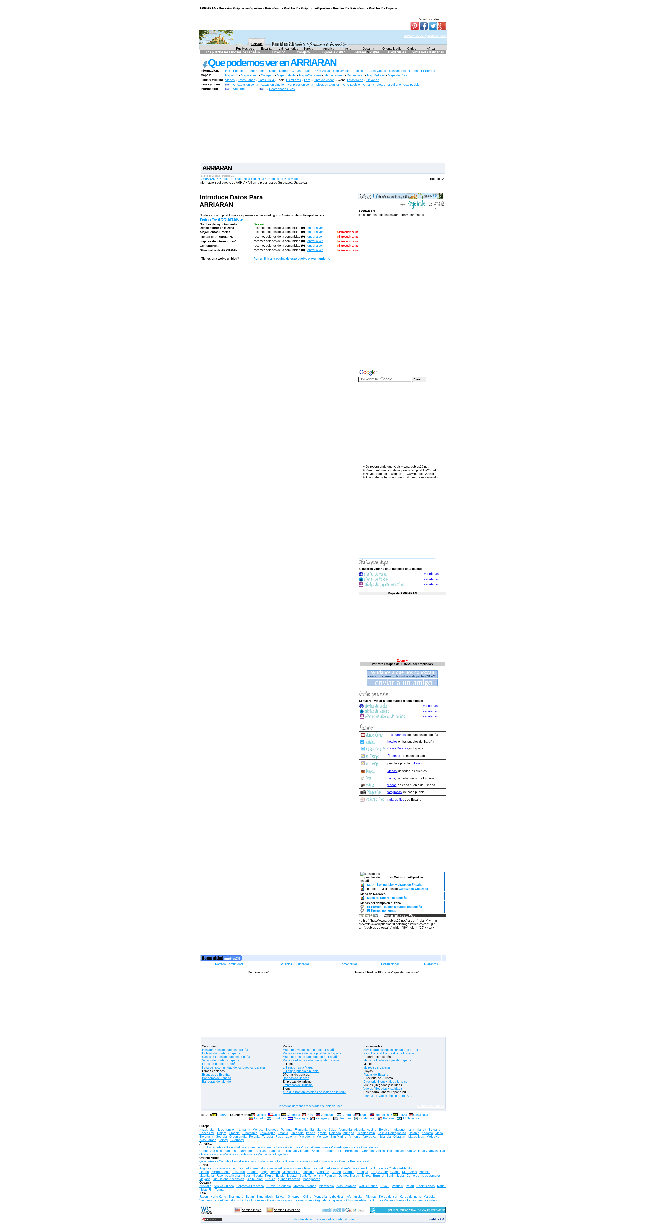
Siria (323, 1161)
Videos (230, 80)
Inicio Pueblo (234, 71)
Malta (439, 1133)
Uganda (252, 1172)
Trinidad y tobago (298, 1151)
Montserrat (265, 1154)
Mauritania (206, 1175)
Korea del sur (388, 1197)
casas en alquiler (273, 84)
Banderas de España (216, 1078)
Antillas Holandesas (269, 1151)
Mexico (261, 1115)
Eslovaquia (267, 1133)
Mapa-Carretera (310, 75)
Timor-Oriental (223, 1200)
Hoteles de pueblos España (221, 1053)
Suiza (332, 1129)
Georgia (221, 1136)
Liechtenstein (227, 1129)
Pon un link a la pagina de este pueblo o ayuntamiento (292, 259)
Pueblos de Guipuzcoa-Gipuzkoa (241, 179)
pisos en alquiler (327, 84)
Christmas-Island (357, 1200)
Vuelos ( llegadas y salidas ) (382, 1088)
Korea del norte (410, 1197)
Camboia (273, 1200)
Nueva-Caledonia (278, 1186)
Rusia (279, 1136)
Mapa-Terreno (334, 75)
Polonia (254, 1136)
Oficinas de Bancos (296, 1078)
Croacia (234, 1133)
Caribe (411, 48)
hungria (348, 1133)
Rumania (301, 1129)
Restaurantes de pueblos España (225, 1050)
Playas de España (375, 1074)
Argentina (348, 1115)
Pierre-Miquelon (342, 1147)
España (266, 48)
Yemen (275, 1172)
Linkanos (372, 80)
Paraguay (322, 1118)
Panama (389, 1118)
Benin (391, 1175)
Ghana (395, 1172)
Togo (264, 1172)
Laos (410, 1200)
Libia (400, 1175)
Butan (250, 1197)
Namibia (308, 1172)
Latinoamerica (288, 48)
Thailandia (236, 1197)
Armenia (354, 1136)
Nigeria (258, 1175)
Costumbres (397, 71)
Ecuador (260, 1118)
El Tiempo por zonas (381, 911)
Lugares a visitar (333, 52)
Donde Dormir (278, 71)
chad (245, 1168)
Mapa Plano (249, 75)
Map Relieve (376, 75)
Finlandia (297, 1133)
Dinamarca (249, 1133)
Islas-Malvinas (226, 1154)
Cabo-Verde (346, 1168)
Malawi (292, 1175)
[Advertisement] (323, 126)
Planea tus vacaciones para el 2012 (388, 1096)
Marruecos (409, 1172)
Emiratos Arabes (243, 1161)
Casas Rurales (302, 71)
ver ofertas (431, 574)
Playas (375, 52)
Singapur (294, 1197)
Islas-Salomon (346, 1186)
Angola (204, 1168)
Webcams (239, 89)
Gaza (333, 1161)
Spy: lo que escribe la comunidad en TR (390, 1050)
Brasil (230, 1147)
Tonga (219, 1189)
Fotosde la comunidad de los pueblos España (233, 1067)
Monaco (258, 1129)
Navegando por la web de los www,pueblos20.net (400, 474)
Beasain (259, 224)
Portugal (286, 1129)
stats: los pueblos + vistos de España (388, 1053)
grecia (322, 1133)
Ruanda (309, 1168)
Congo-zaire (379, 1172)
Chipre (221, 1133)
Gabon (336, 1172)
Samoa (421, 1200)
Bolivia (402, 1115)
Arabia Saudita (219, 1161)
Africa (431, 48)
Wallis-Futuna (368, 1186)
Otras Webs (355, 80)
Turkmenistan (302, 1200)
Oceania (368, 48)
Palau (410, 1186)
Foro (307, 80)
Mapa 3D (231, 75)
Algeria (284, 1168)
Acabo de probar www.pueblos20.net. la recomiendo (402, 477)
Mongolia (320, 1197)
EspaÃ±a (223, 1115)
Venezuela (328, 1115)
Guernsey (237, 1140)
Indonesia (258, 1200)
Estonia (283, 1133)
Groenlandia (238, 1136)
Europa (308, 48)
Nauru (441, 1186)
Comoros (413, 1175)
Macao (388, 1200)
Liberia (204, 1172)
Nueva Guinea (224, 1186)
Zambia (424, 1172)
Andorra (427, 1133)
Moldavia (433, 1136)
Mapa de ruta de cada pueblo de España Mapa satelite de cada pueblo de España (311, 1058)
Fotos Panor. (246, 80)
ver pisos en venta (300, 84)
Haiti (443, 1151)
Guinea (296, 1168)
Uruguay (345, 1118)
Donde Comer (256, 71)
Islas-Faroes (207, 1140)
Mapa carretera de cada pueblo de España (312, 1053)
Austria (371, 1129)
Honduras (279, 1118)
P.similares (293, 80)
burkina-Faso (327, 1168)
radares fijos (396, 799)
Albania (359, 1129)
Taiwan (280, 1197)
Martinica (207, 1154)
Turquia (267, 1136)
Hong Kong (218, 1197)
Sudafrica (379, 1168)
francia (310, 1133)
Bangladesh (264, 1197)
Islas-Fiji (206, 1189)
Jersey (223, 1140)
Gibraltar (399, 1136)
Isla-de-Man (416, 1136)
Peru (310, 1115)
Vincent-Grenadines (314, 1147)
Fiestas (359, 71)
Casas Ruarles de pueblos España (226, 1057)
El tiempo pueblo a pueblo (301, 1071)
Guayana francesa (275, 1147)
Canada (216, 1147)
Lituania (244, 1129)
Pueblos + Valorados (295, 964)
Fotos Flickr (266, 80)
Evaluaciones (390, 964)
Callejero (303, 52)
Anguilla (280, 1154)
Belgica (384, 1129)
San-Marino (338, 1136)
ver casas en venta (245, 84)
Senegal (257, 1168)
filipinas (371, 1197)
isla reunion (255, 1179)
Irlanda (421, 1129)
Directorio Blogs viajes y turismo (385, 1081)
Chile (276, 1115)
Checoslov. (206, 1133)
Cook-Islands (425, 1186)
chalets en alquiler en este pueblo (396, 84)
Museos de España (376, 1067)
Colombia (293, 1115)
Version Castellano (287, 1210)
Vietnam (205, 1200)
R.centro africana (228, 1175)
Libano (303, 1161)
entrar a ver (315, 228)
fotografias (394, 792)
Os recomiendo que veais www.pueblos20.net (397, 466)
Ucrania (414, 1133)
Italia (411, 1129)
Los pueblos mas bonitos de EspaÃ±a (233, 52)
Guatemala (366, 1118)
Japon (203, 1197)
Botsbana (218, 1168)
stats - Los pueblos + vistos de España (394, 885)
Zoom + (402, 660)
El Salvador (411, 1118)
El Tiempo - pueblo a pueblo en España (394, 907)
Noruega (272, 1129)
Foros (391, 778)
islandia (385, 1136)
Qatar (203, 1161)
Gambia (348, 1172)
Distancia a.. (355, 75)
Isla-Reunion (327, 1175)
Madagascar (311, 1179)
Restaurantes (396, 735)
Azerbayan (370, 1136)
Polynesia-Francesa (250, 1186)
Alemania (345, 1129)
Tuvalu (384, 1186)
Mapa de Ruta (397, 75)
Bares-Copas (377, 71)
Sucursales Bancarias (428, 52)
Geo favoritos (342, 71)
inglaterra (398, 1129)
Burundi (378, 1175)
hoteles (392, 741)
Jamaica (216, 1151)
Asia (348, 48)
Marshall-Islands (304, 1186)
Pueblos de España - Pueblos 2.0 (217, 176)
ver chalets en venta (356, 84)
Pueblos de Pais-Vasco (283, 179)
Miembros (431, 964)
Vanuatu (397, 1186)
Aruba (294, 1147)
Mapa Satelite (286, 75)
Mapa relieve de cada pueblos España (309, 1050)
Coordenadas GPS (282, 89)
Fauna (413, 71)
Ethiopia (362, 1172)
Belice (239, 1147)
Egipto (280, 1175)
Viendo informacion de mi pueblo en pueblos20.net (401, 470)
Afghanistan (355, 1197)
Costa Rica (420, 1115)
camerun (233, 1168)
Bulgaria (434, 1129)
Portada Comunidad (229, 964)
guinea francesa (289, 1179)
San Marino (318, 1129)
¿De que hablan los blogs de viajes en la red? (314, 1092)
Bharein (290, 1161)
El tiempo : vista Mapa (298, 1067)
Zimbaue (323, 1172)
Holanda (335, 1133)
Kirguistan (321, 1200)
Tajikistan (337, 1200)
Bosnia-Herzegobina (392, 1133)
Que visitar (323, 71)
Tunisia (270, 1179)
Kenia (269, 1175)
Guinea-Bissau (349, 1175)
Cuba (364, 1115)
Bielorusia (206, 1136)
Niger (246, 1175)
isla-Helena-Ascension (228, 1179)
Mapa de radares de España (387, 898)
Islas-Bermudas (348, 1151)
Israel (314, 1161)
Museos (361, 52)
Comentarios (348, 964)
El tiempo (278, 52)
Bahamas (230, 1151)
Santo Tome (308, 1175)
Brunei (354, 1161)
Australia (205, 1186)
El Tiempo (428, 71)
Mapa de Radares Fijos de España (387, 1060)
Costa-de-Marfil (399, 1168)
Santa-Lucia (246, 1154)
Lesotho (364, 1168)
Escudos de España (216, 1074)
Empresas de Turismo (298, 1085)
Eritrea (366, 1175)
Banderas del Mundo (216, 1081)
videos (391, 785)
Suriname (253, 1147)
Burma (376, 1200)
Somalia (271, 1168)
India (432, 1200)
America (328, 48)
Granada (368, 1151)
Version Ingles (251, 1210)
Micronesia (326, 1186)
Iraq (279, 1161)
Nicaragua (301, 1118)
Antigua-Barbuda (323, 1151)
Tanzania (238, 1172)
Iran (272, 1161)
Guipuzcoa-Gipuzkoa (413, 889)
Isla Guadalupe (366, 1147)
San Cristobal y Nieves (422, 1151)
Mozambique (291, 1172)
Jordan (262, 1161)
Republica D (383, 1115)
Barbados (246, 1151)
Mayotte (204, 1179)
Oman (343, 1161)
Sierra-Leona (220, 1172)
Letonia (291, 1136)
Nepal (286, 1200)
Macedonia (306, 1136)
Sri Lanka (242, 1200)
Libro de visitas (324, 80)
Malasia (429, 1197)
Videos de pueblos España (220, 1060)
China (307, 1197)
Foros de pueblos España (219, 1064)
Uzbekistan (337, 1197)
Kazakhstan (207, 1129)
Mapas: (392, 771)
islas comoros (431, 1175)
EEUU (203, 1147)
